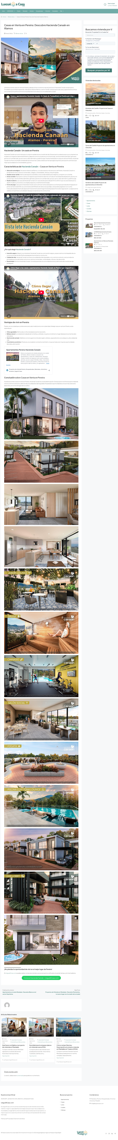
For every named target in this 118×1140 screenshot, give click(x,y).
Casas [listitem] (88, 203)
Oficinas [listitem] (89, 211)
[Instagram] (109, 1133)
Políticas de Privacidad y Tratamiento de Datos (13, 1118)
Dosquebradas (39, 11)
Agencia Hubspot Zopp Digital (53, 1132)
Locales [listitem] (89, 208)
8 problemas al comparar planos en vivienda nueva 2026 (40, 1046)
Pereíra (18, 11)
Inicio (3, 11)
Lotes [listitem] (88, 206)
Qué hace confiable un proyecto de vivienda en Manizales (13, 1046)
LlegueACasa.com (11, 973)
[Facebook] (106, 1133)
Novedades (55, 11)
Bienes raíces (11, 16)
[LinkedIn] (112, 1133)
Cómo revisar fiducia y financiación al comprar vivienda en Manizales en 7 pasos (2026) (68, 1047)
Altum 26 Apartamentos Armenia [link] (102, 222)
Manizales (25, 11)
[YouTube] (115, 1133)
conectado (20, 1075)
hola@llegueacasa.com (97, 1103)
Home (4, 16)
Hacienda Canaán (30, 166)
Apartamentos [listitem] (91, 200)
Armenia (32, 11)
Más (61, 11)
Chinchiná (47, 11)
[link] (100, 94)
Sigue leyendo (5, 1056)
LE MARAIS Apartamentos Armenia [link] (102, 232)
